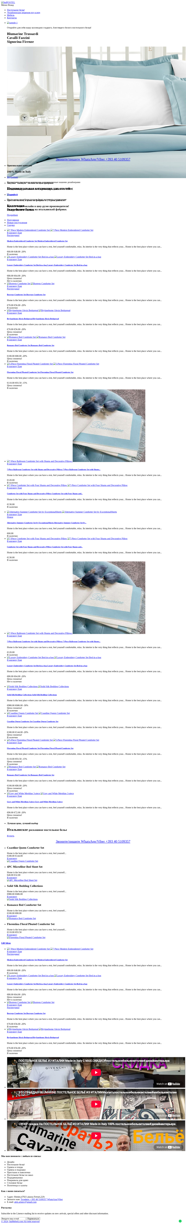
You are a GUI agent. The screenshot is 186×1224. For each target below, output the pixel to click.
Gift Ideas (6, 943)
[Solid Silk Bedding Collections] (38, 686)
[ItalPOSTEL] (8, 2)
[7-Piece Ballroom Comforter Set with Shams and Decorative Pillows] (76, 461)
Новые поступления (17, 222)
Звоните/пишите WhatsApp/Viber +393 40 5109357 (93, 159)
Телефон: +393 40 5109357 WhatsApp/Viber (42, 1199)
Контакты (12, 18)
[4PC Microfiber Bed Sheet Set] (22, 880)
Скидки (11, 225)
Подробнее (12, 177)
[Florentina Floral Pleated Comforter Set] (53, 364)
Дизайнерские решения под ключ (23, 12)
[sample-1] (12, 22)
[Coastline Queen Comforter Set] (38, 713)
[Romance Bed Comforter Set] (36, 337)
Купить (10, 836)
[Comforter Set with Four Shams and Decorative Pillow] (67, 485)
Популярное (13, 220)
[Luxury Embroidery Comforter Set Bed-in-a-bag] (54, 257)
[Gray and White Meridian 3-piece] (40, 793)
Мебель (10, 15)
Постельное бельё (16, 10)
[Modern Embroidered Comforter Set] (50, 230)
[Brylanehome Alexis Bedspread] (38, 310)
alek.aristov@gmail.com (25, 1202)
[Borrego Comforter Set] (30, 283)
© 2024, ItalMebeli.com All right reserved (20, 1221)
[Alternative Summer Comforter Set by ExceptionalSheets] (62, 512)
